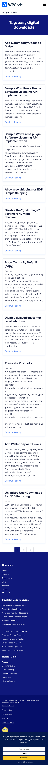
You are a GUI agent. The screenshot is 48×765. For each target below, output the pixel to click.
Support (5, 662)
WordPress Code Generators (13, 624)
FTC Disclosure (7, 714)
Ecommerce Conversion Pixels (14, 631)
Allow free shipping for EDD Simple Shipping (24, 191)
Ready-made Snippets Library (14, 605)
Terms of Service (8, 706)
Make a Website (8, 681)
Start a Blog (6, 677)
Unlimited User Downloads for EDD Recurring (23, 494)
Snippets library (9, 12)
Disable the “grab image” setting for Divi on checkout (22, 213)
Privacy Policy (7, 710)
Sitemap (5, 718)
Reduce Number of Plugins (13, 639)
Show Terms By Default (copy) (21, 264)
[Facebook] (10, 592)
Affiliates (5, 586)
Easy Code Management (12, 646)
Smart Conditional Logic (11, 609)
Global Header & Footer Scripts (14, 617)
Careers (5, 574)
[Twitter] (4, 592)
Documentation (8, 666)
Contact (5, 589)
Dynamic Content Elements (13, 635)
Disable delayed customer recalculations (23, 319)
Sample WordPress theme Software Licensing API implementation (23, 92)
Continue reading (13, 76)
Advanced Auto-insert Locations (15, 613)
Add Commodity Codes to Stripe (23, 44)
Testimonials (7, 578)
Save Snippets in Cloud (11, 643)
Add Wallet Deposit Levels (23, 444)
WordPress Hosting (9, 673)
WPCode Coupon (8, 723)
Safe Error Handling (10, 620)
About (4, 570)
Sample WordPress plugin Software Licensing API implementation (23, 137)
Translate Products (18, 363)
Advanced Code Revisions (12, 650)
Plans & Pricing (8, 670)
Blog (4, 582)
